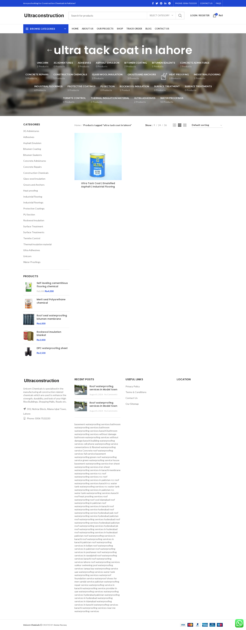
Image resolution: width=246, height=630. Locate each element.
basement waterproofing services (92, 424)
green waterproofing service (97, 460)
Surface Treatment (33, 226)
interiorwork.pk (90, 624)
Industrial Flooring (32, 196)
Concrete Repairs (32, 166)
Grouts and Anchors (34, 184)
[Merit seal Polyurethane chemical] (28, 303)
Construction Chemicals (36, 172)
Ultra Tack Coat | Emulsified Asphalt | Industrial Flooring (98, 185)
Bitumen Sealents (32, 154)
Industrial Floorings (33, 202)
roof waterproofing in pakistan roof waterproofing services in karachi (94, 503)
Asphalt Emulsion (32, 143)
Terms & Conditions (136, 392)
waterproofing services (91, 591)
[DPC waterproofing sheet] (28, 352)
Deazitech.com (75, 624)
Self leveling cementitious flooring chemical (52, 285)
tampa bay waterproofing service (101, 568)
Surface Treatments (33, 232)
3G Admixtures (31, 131)
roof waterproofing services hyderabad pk (96, 525)
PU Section (29, 214)
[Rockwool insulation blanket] (28, 336)
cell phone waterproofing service (101, 443)
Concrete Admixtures (34, 160)
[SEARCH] (180, 15)
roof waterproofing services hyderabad (94, 519)
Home (77, 125)
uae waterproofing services (88, 571)
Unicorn (27, 256)
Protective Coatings (34, 208)
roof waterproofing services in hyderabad (95, 529)
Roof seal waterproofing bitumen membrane (52, 317)
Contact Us (132, 398)
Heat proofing (30, 190)
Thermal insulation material (37, 244)
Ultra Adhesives (31, 250)
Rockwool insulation (33, 220)
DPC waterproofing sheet (52, 348)
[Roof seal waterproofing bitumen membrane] (28, 319)
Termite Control (31, 238)
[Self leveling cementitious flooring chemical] (28, 287)
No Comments (110, 394)
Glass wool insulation (34, 178)
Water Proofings (31, 262)
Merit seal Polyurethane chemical (51, 301)
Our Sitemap (132, 403)
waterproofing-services (86, 611)
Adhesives (28, 137)
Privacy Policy (133, 386)
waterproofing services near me (98, 607)
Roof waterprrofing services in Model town (103, 388)
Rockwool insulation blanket (49, 333)
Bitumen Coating (32, 148)
